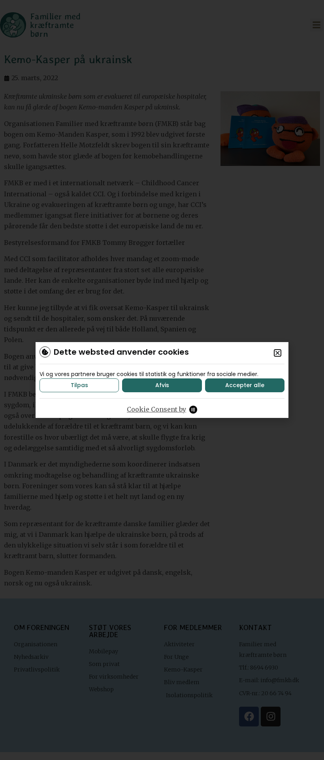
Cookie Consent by (156, 409)
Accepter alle (244, 385)
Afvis (162, 385)
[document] (162, 380)
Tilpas (79, 385)
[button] (278, 353)
